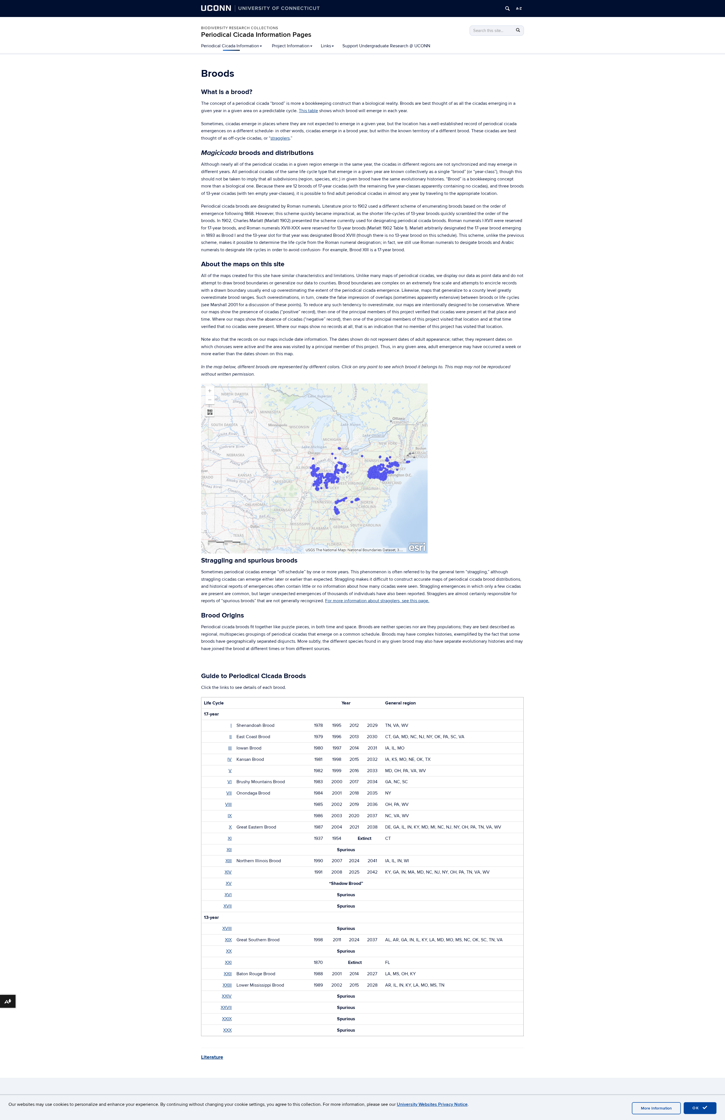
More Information (656, 1108)
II (230, 737)
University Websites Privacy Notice (432, 1104)
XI (230, 838)
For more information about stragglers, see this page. (377, 601)
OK (696, 1108)
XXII (228, 974)
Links (326, 46)
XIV (228, 872)
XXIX (227, 1019)
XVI (228, 895)
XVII (227, 906)
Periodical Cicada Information (230, 46)
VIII (228, 804)
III (230, 748)
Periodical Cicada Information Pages (256, 35)
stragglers (280, 138)
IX (230, 816)
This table (308, 111)
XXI (228, 962)
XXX (227, 1030)
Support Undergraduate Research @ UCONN (386, 46)
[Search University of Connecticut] (507, 8)
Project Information (291, 46)
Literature (212, 1057)
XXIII (227, 985)
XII (229, 850)
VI (229, 782)
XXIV (227, 996)
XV (229, 883)
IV (229, 759)
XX (229, 951)
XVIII (227, 928)
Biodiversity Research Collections (239, 28)
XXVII (226, 1007)
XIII (228, 861)
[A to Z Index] (518, 8)
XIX (228, 940)
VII (229, 793)
